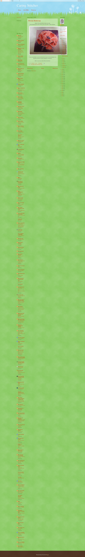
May (63, 60)
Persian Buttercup (34, 20)
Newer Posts (30, 68)
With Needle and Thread (21, 69)
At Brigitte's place (21, 287)
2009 (62, 86)
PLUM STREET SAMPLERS (21, 234)
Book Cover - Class (21, 543)
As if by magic (20, 117)
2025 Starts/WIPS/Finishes (21, 89)
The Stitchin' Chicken (20, 255)
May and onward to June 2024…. (21, 137)
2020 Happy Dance (34, 64)
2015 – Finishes (20, 481)
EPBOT (19, 153)
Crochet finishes (20, 85)
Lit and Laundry (21, 472)
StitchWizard (20, 259)
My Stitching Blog (21, 490)
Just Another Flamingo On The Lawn (21, 208)
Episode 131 (20, 150)
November (64, 47)
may (18, 435)
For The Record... (20, 367)
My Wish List (19, 17)
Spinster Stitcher (21, 40)
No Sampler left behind (20, 439)
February (64, 65)
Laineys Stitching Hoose (21, 466)
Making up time (20, 45)
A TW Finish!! (20, 343)
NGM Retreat (20, 70)
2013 (62, 79)
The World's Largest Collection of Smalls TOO (21, 398)
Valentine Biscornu (21, 93)
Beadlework (20, 219)
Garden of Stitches (21, 269)
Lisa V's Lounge (20, 346)
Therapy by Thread (21, 424)
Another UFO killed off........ (21, 446)
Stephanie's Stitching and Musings (20, 325)
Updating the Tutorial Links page (21, 534)
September (64, 51)
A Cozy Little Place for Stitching (21, 214)
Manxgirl (19, 35)
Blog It (19, 177)
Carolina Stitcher (21, 247)
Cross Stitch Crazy (21, 527)
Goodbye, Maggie (21, 131)
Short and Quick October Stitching (21, 98)
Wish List (33, 10)
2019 (19, 266)
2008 (62, 88)
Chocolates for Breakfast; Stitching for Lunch (21, 418)
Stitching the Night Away (21, 162)
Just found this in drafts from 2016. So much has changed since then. (21, 309)
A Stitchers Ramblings (20, 102)
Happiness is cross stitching (21, 49)
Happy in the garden (21, 118)
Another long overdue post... (21, 65)
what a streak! (20, 451)
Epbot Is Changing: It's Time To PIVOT (21, 155)
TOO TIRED (20, 178)
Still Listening (20, 281)
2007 (62, 90)
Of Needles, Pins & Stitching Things (21, 300)
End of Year (20, 220)
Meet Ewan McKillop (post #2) (21, 457)
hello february (20, 363)
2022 (62, 40)
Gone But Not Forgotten (20, 529)
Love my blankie (20, 204)
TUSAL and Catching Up (21, 216)
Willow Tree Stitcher (20, 445)
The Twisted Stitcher (20, 135)
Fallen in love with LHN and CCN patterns (21, 314)
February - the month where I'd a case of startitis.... (21, 302)
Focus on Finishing (21, 532)
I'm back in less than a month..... (21, 415)
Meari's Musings (21, 126)
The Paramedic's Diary (21, 523)
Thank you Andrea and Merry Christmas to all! (21, 486)
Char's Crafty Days (21, 223)
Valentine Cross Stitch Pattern (20, 199)
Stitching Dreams (21, 63)
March (63, 63)
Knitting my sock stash (20, 81)
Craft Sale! (19, 183)
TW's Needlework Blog (21, 145)
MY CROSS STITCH (20, 496)
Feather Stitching (21, 84)
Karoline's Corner (21, 106)
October (63, 49)
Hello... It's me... (20, 431)
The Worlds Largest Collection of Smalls (21, 357)
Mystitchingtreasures (21, 274)
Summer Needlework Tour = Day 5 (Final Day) (21, 164)
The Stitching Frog (21, 460)
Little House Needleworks (20, 60)
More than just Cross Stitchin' (20, 455)
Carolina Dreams (21, 149)
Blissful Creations (21, 140)
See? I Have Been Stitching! (20, 462)
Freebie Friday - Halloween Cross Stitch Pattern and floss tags (21, 52)
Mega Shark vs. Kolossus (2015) (20, 492)
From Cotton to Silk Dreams (20, 450)
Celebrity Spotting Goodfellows (21, 421)
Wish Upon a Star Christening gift (20, 519)
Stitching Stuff (20, 238)
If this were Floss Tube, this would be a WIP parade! (21, 113)
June (63, 58)
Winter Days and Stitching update (20, 75)
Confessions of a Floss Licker (20, 409)
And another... (20, 347)
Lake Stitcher (20, 284)
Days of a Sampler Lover (21, 203)
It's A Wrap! (20, 244)
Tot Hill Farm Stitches (20, 430)
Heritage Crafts (39, 64)
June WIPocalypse (21, 239)
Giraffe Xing (20, 229)
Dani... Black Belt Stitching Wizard (21, 377)
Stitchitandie (20, 546)
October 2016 (20, 410)
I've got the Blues (20, 388)
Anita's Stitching (21, 506)
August (63, 52)
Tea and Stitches (21, 330)
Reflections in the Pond (21, 383)
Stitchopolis (20, 158)
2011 (62, 83)
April (63, 61)
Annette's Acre (20, 171)
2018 (62, 71)
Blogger (47, 554)
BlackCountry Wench (20, 79)
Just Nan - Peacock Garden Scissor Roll (21, 401)
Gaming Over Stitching (20, 426)
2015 (62, 76)
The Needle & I (20, 404)
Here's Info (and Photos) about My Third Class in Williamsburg (21, 352)
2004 (62, 94)
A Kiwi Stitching (21, 73)
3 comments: (40, 63)
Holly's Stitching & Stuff (21, 342)
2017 (62, 72)
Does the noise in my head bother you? (21, 279)
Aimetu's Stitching (21, 44)
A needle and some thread (21, 517)
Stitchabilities (20, 306)
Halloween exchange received (21, 513)
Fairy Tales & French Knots (20, 182)
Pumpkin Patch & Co (21, 538)
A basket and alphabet (20, 503)
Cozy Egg (19, 477)
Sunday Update (20, 248)
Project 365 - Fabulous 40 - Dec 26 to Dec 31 (21, 372)
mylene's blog (20, 121)
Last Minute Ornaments (20, 379)
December (64, 45)
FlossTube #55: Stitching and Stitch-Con (21, 173)
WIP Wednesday (20, 141)
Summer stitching (20, 338)
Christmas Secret (20, 358)
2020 (62, 44)
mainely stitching (21, 434)
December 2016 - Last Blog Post (21, 394)
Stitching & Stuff (21, 388)
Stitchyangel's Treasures (20, 243)
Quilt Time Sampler (21, 316)
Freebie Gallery (20, 197)
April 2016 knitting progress (21, 441)
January (63, 67)
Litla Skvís (20, 481)
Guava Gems (20, 96)
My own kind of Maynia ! (20, 256)
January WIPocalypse (21, 210)
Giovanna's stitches (21, 337)
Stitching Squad (21, 251)
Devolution (20, 524)
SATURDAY (20, 41)
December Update (21, 270)
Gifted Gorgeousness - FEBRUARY (21, 194)
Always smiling (20, 56)
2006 (62, 92)
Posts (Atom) (34, 70)
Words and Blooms (21, 484)
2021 (62, 42)
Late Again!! (20, 230)
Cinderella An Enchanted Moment (21, 498)
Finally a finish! (20, 275)
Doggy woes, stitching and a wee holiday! (21, 468)
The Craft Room (21, 168)
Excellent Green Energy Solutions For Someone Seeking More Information (21, 225)
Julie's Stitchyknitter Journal (20, 192)
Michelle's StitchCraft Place (21, 392)
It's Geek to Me (20, 294)
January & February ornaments (21, 123)
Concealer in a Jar (21, 103)
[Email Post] (44, 63)
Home (19, 10)
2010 (62, 85)
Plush (19, 501)
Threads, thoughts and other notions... (21, 362)
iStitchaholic (20, 93)
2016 (62, 74)
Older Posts (55, 68)
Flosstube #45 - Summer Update (20, 108)
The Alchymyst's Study (21, 187)
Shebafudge (20, 111)
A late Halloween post (21, 405)
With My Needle (21, 350)
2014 (62, 78)
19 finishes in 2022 (21, 159)
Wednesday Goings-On (21, 127)
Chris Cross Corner (21, 265)
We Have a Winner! (21, 235)
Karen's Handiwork (21, 88)
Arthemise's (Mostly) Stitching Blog (21, 511)
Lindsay (62, 24)
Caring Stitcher (27, 5)
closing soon (20, 146)
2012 (62, 81)
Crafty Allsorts (62, 35)
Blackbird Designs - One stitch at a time (21, 319)
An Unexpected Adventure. (20, 37)
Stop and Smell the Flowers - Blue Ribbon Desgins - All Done (21, 333)
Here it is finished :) (21, 546)
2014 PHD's (26, 10)
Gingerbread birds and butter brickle (21, 321)
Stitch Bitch (20, 131)
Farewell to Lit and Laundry (21, 474)
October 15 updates (21, 507)
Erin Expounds (20, 370)
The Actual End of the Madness (21, 296)
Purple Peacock (20, 366)
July (63, 54)
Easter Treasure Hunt (21, 188)
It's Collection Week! (21, 327)
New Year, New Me (21, 477)
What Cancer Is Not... (21, 539)
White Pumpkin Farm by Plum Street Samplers (21, 261)
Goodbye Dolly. (20, 56)
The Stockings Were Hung (21, 384)
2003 (62, 95)
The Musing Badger (21, 413)
